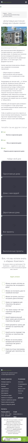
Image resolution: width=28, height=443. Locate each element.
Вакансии (20, 391)
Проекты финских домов (7, 402)
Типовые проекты (6, 382)
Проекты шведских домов (8, 404)
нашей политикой (17, 429)
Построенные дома (6, 395)
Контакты (20, 382)
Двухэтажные (4, 391)
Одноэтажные (5, 388)
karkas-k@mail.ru (17, 414)
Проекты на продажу (6, 397)
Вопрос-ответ (21, 388)
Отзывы (20, 386)
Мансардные (4, 393)
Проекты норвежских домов (8, 400)
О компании (21, 379)
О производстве (22, 384)
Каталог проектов (6, 379)
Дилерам (20, 397)
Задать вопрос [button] (15, 277)
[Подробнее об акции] (14, 8)
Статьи (20, 393)
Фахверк (3, 386)
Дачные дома (4, 384)
